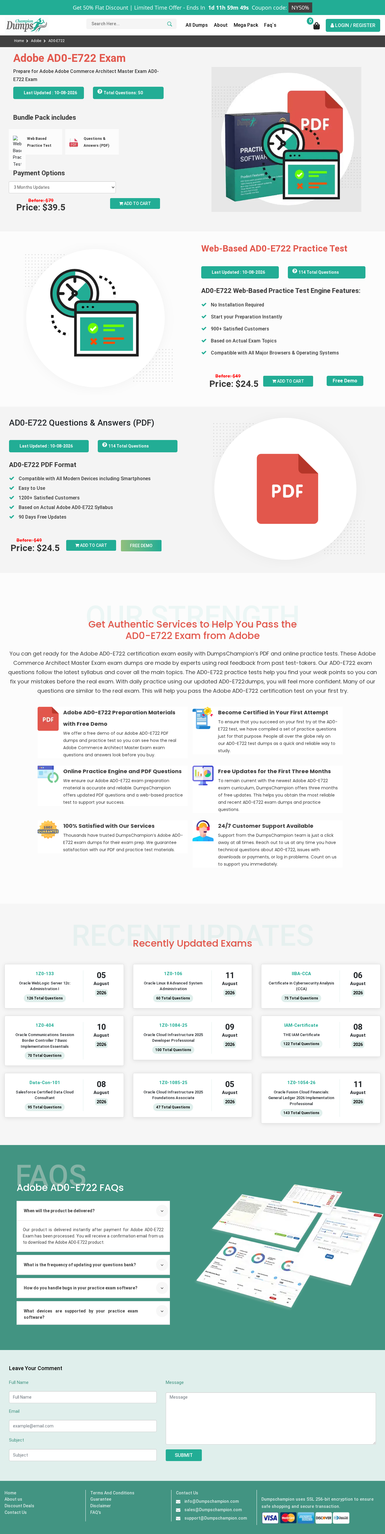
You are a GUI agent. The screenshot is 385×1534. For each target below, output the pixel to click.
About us (13, 1499)
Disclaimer (100, 1505)
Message (175, 1382)
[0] (317, 27)
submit (184, 1455)
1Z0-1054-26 (301, 1082)
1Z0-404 (44, 1025)
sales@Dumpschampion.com (213, 1509)
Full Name (19, 1382)
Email (14, 1411)
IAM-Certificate (302, 1025)
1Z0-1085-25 (173, 1082)
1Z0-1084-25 (173, 1025)
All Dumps (197, 25)
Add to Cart (137, 203)
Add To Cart (290, 381)
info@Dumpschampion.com (211, 1501)
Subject (16, 1440)
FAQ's (95, 1512)
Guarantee (100, 1499)
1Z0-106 (173, 973)
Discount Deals (19, 1505)
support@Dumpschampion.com (215, 1518)
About (221, 25)
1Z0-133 (44, 973)
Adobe (36, 41)
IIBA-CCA (301, 973)
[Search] (168, 24)
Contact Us (16, 1512)
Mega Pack (246, 25)
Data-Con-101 (44, 1082)
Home (19, 41)
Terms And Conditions (112, 1492)
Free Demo (345, 381)
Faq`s (270, 25)
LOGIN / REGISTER (354, 25)
